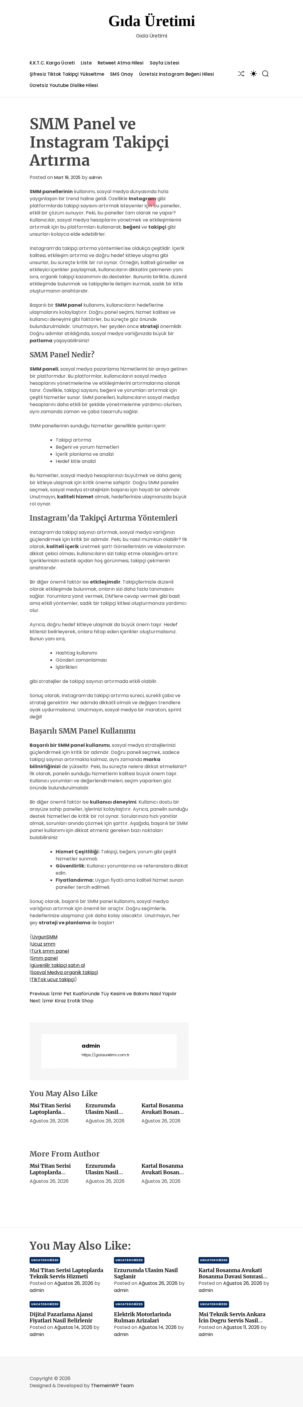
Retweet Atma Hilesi (121, 63)
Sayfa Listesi (164, 63)
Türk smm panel (50, 951)
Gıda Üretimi (151, 20)
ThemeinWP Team (112, 1385)
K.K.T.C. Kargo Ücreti (52, 63)
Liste (86, 63)
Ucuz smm (43, 944)
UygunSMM (44, 936)
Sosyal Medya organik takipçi (64, 972)
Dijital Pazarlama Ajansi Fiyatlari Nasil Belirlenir (61, 1317)
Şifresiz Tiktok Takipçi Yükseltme (67, 74)
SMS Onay (121, 74)
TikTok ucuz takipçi (53, 979)
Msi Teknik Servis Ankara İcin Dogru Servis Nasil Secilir (232, 1320)
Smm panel (44, 958)
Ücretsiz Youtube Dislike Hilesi (64, 85)
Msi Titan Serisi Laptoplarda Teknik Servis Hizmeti (50, 1115)
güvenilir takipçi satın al (58, 965)
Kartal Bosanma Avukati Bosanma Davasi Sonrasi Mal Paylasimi (164, 1115)
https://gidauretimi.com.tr (105, 1054)
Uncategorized (45, 1260)
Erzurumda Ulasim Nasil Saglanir (102, 1112)
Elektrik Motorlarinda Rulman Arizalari (142, 1317)
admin (95, 177)
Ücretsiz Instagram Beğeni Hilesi (176, 74)
